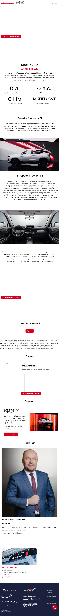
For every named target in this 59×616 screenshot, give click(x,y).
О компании (49, 592)
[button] (2, 364)
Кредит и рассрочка (51, 596)
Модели (48, 588)
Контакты (49, 594)
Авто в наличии (50, 590)
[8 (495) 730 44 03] (2, 577)
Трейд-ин (49, 598)
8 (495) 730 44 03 (9, 577)
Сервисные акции (51, 600)
